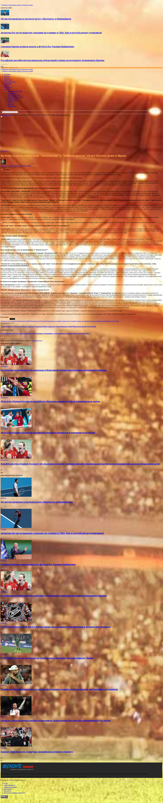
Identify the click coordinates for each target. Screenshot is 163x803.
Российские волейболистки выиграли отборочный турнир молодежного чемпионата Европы (52, 60)
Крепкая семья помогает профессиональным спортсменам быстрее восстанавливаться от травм (56, 720)
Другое (6, 89)
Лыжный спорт (12, 99)
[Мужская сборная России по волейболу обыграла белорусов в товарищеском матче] (16, 427)
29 (1, 376)
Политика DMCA (9, 785)
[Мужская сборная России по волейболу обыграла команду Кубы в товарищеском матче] (16, 396)
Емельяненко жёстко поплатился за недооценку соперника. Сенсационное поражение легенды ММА (45, 334)
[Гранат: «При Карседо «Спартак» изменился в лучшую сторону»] (16, 746)
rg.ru (10, 317)
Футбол (7, 76)
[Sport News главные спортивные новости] (18, 770)
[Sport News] (17, 5)
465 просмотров (6, 166)
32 (1, 633)
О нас (6, 783)
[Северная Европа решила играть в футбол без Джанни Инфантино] (5, 43)
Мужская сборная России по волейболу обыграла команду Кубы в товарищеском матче (50, 401)
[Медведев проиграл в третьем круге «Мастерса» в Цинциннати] (5, 15)
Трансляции (11, 106)
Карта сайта (8, 789)
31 (1, 664)
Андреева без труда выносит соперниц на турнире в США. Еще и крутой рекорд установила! (51, 32)
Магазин (7, 74)
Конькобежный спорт (14, 97)
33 (1, 695)
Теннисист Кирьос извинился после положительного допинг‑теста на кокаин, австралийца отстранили (59, 689)
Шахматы (10, 104)
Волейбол (8, 84)
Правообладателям (10, 787)
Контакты (7, 791)
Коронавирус (11, 93)
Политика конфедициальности (14, 793)
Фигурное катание (13, 95)
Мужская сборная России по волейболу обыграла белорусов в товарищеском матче (48, 432)
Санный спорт (12, 101)
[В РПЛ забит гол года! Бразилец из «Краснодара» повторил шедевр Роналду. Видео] (16, 652)
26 (1, 470)
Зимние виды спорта (14, 91)
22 (1, 407)
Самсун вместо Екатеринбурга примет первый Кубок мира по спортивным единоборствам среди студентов (48, 327)
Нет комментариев (24, 166)
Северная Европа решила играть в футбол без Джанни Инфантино (37, 46)
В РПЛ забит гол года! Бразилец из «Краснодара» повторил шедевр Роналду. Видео (47, 658)
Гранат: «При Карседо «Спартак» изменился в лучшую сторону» (37, 751)
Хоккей (7, 78)
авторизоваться (37, 341)
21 (1, 758)
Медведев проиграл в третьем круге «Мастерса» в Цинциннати (36, 19)
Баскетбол (8, 80)
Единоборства (9, 82)
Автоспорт (8, 87)
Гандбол (10, 102)
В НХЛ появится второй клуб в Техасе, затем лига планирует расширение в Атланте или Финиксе (56, 627)
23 (1, 726)
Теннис (7, 86)
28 (1, 438)
